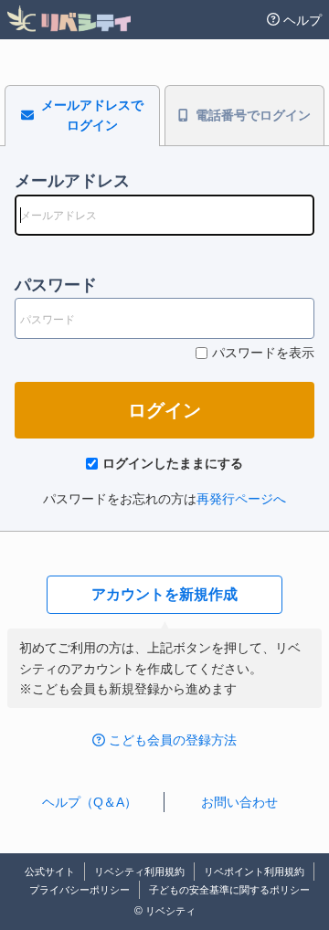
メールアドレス (72, 181)
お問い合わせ (239, 802)
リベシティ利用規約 (139, 871)
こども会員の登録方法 (173, 740)
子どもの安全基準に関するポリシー (229, 889)
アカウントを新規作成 (164, 594)
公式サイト (50, 871)
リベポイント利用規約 (254, 871)
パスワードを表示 (263, 352)
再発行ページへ (241, 498)
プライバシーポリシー (79, 889)
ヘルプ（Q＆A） (89, 802)
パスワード (56, 285)
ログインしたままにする (172, 463)
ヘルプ (302, 20)
